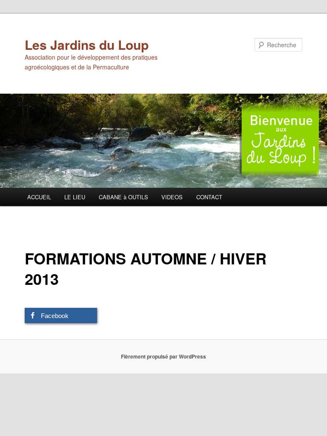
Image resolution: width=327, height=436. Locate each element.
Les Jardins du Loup (87, 44)
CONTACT (209, 197)
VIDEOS (172, 197)
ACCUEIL (39, 197)
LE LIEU (74, 197)
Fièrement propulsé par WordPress (163, 356)
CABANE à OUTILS (123, 197)
